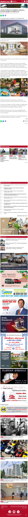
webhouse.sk (18, 515)
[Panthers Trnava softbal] (14, 410)
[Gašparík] (14, 324)
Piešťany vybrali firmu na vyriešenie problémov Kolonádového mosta (15, 213)
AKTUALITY (2, 13)
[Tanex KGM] (14, 261)
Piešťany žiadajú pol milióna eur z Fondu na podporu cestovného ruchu (14, 210)
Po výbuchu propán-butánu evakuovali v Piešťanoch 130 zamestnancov (15, 204)
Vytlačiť (26, 121)
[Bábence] (14, 376)
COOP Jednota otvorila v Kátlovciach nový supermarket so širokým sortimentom (15, 248)
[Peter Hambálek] (14, 306)
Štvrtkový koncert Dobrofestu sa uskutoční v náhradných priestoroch (12, 437)
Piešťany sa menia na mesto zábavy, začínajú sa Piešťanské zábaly (13, 157)
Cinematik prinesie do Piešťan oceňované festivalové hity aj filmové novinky (15, 201)
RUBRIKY (14, 1)
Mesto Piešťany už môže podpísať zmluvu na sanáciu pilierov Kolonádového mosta (15, 198)
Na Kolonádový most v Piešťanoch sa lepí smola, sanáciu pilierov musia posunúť (16, 207)
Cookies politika (24, 507)
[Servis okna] (14, 292)
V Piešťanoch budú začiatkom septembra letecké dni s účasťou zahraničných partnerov (15, 194)
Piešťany (6, 13)
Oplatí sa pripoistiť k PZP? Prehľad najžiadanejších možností (16, 244)
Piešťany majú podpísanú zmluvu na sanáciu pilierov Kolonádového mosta (22, 157)
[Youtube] (27, 1)
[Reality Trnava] (14, 393)
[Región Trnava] (14, 359)
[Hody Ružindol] (14, 341)
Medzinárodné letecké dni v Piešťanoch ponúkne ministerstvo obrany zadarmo (4, 159)
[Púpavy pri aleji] (14, 48)
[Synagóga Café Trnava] (14, 226)
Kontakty (18, 506)
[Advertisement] (11, 133)
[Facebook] (24, 1)
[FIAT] (14, 279)
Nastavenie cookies (24, 506)
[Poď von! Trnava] (14, 87)
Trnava (2, 458)
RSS (16, 506)
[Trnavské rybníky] (14, 6)
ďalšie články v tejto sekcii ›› (22, 215)
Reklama (14, 506)
